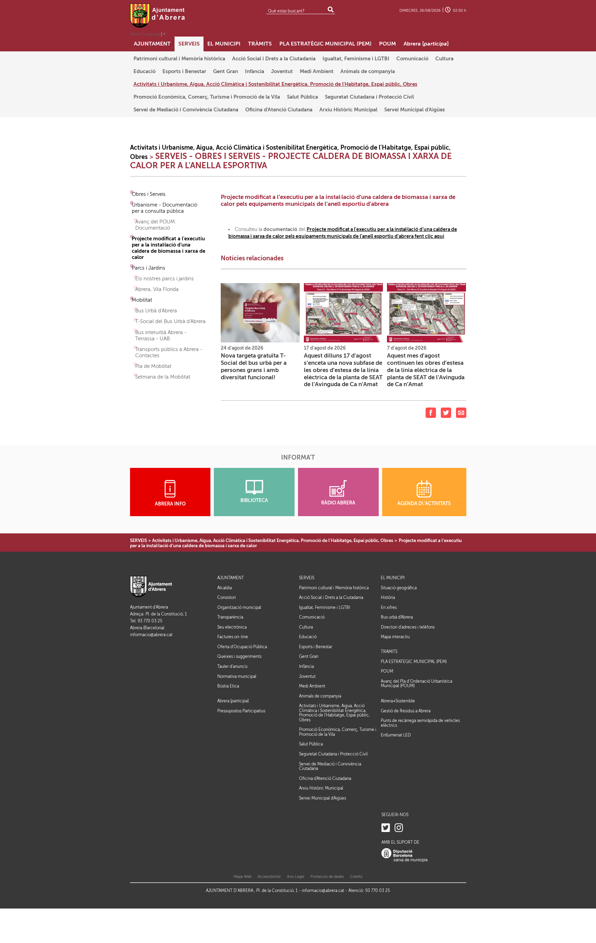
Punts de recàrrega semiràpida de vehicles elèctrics (420, 723)
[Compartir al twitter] (446, 412)
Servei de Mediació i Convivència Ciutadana (330, 766)
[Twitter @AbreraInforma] (385, 828)
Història (388, 597)
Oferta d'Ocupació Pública (242, 646)
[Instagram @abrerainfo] (399, 828)
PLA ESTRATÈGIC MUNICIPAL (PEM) (414, 662)
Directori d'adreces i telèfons (408, 627)
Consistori (226, 597)
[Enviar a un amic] (461, 412)
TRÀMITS (389, 652)
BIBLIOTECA (254, 500)
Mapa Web (242, 876)
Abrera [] (233, 701)
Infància (306, 666)
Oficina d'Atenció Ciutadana (325, 778)
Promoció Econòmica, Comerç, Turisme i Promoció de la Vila (337, 732)
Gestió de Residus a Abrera (405, 711)
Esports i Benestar (315, 646)
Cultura (306, 627)
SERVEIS (138, 540)
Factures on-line (232, 636)
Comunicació (312, 617)
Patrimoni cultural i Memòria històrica (334, 587)
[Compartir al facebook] (431, 412)
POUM (387, 671)
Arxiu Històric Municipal (321, 788)
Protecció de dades (327, 876)
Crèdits (356, 876)
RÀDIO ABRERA (338, 502)
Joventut (307, 676)
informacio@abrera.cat (151, 635)
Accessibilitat (269, 876)
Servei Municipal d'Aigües (322, 798)
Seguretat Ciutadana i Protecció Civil (333, 754)
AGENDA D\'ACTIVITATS (424, 503)
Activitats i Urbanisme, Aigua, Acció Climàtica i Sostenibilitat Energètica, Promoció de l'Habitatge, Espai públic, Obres (272, 540)
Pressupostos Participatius (241, 711)
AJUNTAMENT (230, 578)
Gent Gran (308, 656)
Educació (308, 636)
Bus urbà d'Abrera (397, 617)
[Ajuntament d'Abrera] (157, 15)
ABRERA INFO (170, 503)
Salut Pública (311, 744)
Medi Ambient (312, 686)
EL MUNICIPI (393, 578)
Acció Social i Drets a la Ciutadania (331, 597)
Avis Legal (295, 876)
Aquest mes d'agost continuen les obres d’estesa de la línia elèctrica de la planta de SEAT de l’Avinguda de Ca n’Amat (426, 370)
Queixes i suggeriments (239, 656)
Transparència (230, 617)
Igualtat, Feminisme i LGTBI (324, 607)
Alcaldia (224, 587)
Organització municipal (239, 607)
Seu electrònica (232, 627)
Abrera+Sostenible (398, 701)
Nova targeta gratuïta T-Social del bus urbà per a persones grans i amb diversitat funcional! (254, 366)
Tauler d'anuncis (232, 666)
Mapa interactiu (395, 636)
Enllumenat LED (396, 735)
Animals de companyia (320, 696)
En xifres (389, 607)
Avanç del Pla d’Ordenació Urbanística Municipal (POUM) (416, 684)
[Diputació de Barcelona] (404, 855)
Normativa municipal (236, 676)
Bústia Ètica (228, 686)
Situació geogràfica (399, 587)
